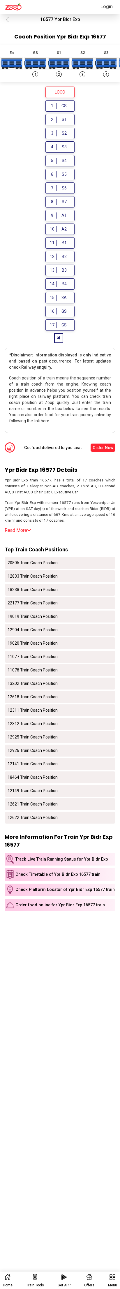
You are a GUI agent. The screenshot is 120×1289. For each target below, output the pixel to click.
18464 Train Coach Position (33, 777)
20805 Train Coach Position (33, 562)
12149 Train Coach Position (33, 790)
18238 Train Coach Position (33, 589)
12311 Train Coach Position (33, 710)
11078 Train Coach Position (33, 670)
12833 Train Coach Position (33, 576)
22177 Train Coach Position (33, 603)
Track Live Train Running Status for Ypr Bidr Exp (61, 859)
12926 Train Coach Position (33, 750)
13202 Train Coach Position (33, 683)
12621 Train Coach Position (33, 804)
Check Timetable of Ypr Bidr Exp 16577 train (57, 874)
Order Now (103, 447)
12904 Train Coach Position (33, 629)
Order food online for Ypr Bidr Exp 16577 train (60, 905)
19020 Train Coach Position (33, 643)
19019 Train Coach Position (33, 616)
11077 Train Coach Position (33, 656)
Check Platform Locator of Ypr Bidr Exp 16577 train (65, 889)
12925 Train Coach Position (33, 737)
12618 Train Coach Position (33, 696)
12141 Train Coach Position (33, 764)
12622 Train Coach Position (33, 817)
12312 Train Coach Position (33, 723)
